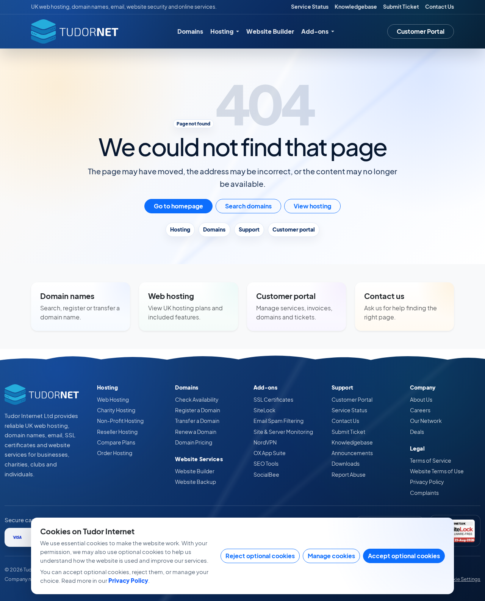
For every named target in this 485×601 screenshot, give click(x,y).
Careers (420, 410)
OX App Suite (269, 452)
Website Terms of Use (437, 471)
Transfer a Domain (197, 420)
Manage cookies (331, 556)
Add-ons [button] (315, 31)
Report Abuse (349, 474)
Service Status (310, 6)
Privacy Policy (427, 481)
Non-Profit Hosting (120, 420)
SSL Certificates (273, 399)
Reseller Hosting (117, 431)
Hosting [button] (222, 31)
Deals (417, 431)
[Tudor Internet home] (74, 31)
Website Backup (195, 481)
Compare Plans (116, 442)
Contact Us (439, 6)
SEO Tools (265, 463)
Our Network (426, 420)
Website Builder (270, 31)
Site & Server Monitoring (283, 431)
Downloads (346, 463)
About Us (421, 399)
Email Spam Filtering (278, 420)
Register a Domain (197, 410)
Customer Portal (420, 31)
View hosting (312, 206)
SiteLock (264, 410)
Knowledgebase (356, 6)
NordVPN (265, 442)
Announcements (352, 452)
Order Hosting (114, 452)
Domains (190, 31)
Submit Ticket (401, 6)
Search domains (248, 206)
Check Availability (197, 399)
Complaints (424, 492)
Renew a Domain (195, 431)
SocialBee (266, 474)
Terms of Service (430, 460)
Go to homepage (178, 206)
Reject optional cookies (260, 556)
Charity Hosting (116, 410)
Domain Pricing (193, 442)
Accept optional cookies (404, 556)
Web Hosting (113, 399)
